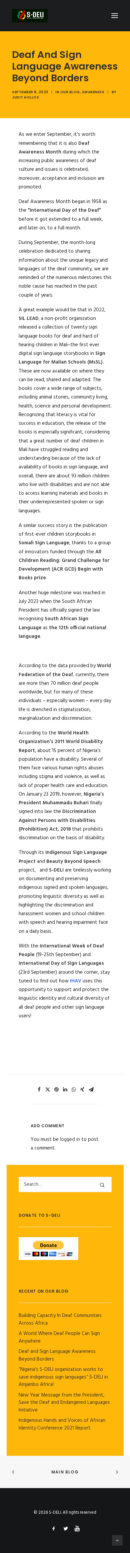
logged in (70, 1140)
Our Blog (70, 92)
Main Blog (65, 1472)
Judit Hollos (25, 97)
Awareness (93, 92)
